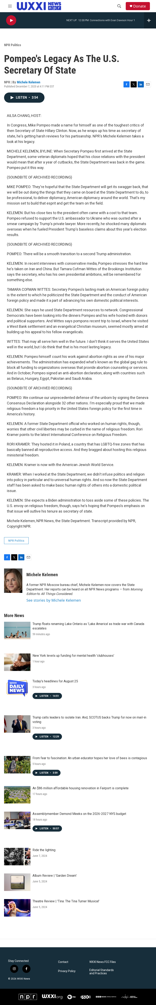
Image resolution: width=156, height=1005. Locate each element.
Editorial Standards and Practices (101, 972)
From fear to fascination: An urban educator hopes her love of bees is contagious (89, 758)
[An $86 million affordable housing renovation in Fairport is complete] (17, 795)
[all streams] (150, 20)
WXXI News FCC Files (102, 962)
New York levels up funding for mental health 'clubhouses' (73, 656)
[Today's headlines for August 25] (17, 688)
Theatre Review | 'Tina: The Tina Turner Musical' (65, 901)
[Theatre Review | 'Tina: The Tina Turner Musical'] (17, 908)
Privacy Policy (67, 971)
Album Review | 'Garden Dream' (54, 876)
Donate (139, 6)
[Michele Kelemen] (13, 580)
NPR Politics (12, 45)
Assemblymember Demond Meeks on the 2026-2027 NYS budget (79, 814)
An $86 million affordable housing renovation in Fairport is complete (80, 788)
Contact (63, 962)
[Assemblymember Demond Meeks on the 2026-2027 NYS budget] (17, 820)
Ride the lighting (43, 850)
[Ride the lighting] (17, 856)
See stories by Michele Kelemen (53, 600)
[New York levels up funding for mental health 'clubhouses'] (17, 662)
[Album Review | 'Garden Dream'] (17, 882)
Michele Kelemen (28, 82)
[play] (11, 20)
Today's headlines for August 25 (55, 681)
